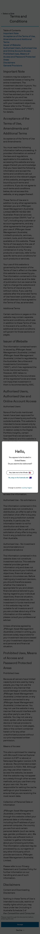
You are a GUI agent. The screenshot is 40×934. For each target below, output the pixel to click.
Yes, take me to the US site (18, 472)
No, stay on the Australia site (18, 477)
